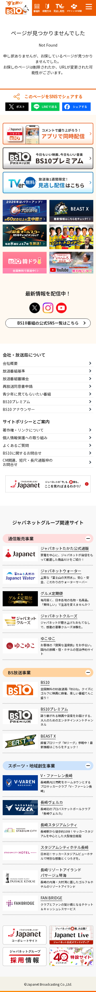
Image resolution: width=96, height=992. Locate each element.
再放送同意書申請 (18, 386)
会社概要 (10, 363)
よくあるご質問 (16, 445)
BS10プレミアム (16, 401)
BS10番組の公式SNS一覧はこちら (48, 323)
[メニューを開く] (88, 7)
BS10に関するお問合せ (22, 453)
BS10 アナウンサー (19, 409)
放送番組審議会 (16, 378)
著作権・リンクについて (23, 430)
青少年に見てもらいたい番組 (27, 394)
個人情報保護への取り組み (25, 437)
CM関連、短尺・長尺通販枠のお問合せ (28, 462)
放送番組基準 (14, 371)
